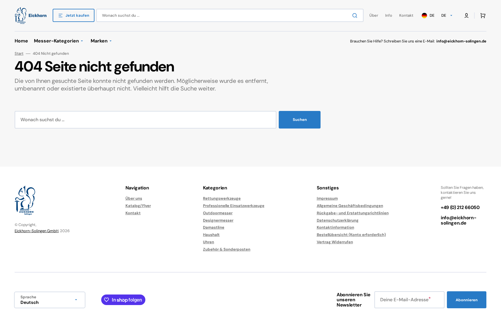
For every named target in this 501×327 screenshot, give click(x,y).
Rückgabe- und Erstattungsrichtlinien (353, 212)
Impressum (327, 198)
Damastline (213, 227)
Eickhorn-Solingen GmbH (36, 230)
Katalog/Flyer (138, 205)
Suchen (300, 119)
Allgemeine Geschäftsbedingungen (350, 205)
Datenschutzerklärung (338, 220)
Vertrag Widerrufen (335, 241)
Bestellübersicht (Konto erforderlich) (351, 234)
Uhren (208, 241)
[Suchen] (356, 15)
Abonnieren (467, 299)
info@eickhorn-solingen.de (458, 220)
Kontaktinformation (335, 227)
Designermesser (218, 220)
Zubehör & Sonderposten (226, 249)
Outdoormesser (218, 212)
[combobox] (230, 15)
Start (19, 53)
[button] (481, 15)
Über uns (133, 198)
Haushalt (211, 234)
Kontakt (133, 212)
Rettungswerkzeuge (222, 198)
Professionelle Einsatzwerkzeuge (233, 205)
